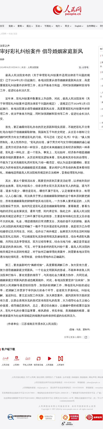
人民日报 (5, 365)
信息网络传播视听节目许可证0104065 (19, 398)
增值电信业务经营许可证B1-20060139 (52, 393)
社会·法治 (13, 34)
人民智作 (60, 365)
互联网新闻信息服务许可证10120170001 (18, 393)
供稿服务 (75, 377)
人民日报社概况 (18, 377)
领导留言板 (38, 365)
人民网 (3, 34)
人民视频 (49, 365)
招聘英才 (49, 377)
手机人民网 (27, 365)
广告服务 (58, 377)
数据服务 (84, 377)
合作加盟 (66, 377)
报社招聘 (40, 377)
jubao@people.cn (93, 382)
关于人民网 (30, 377)
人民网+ (16, 365)
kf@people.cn (42, 388)
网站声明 (92, 377)
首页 (2, 26)
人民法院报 (33, 67)
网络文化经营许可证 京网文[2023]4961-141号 (54, 398)
